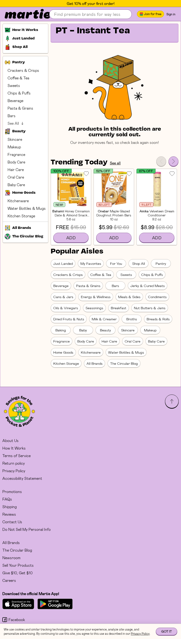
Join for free (152, 14)
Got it (166, 631)
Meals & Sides (129, 297)
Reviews (9, 514)
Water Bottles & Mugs (27, 208)
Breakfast (118, 308)
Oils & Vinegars (65, 308)
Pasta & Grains (20, 108)
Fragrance (16, 154)
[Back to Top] (172, 401)
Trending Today (79, 162)
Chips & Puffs (19, 93)
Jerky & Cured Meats (147, 285)
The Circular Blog (124, 363)
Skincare (15, 139)
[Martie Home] (23, 14)
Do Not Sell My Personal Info (26, 529)
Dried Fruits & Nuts (68, 319)
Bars (12, 115)
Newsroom (11, 557)
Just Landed (63, 263)
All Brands (94, 363)
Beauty (105, 330)
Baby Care (16, 184)
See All (13, 123)
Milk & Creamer (104, 319)
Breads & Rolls (158, 319)
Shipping (9, 506)
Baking (60, 330)
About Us (10, 440)
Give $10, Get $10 (17, 572)
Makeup (14, 147)
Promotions (12, 491)
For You (116, 263)
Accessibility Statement (22, 478)
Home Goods (63, 352)
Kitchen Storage (21, 216)
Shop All (138, 263)
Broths (131, 319)
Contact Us (12, 521)
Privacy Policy (13, 470)
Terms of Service (16, 455)
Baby (83, 330)
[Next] (173, 161)
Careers (9, 580)
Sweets (14, 85)
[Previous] (161, 161)
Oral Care (16, 177)
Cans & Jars (63, 297)
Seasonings (94, 308)
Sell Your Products (18, 565)
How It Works (14, 448)
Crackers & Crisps (23, 70)
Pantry (161, 263)
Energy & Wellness (96, 297)
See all (115, 163)
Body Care (16, 162)
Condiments (157, 297)
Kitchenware (18, 200)
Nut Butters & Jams (149, 308)
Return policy (13, 463)
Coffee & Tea (18, 78)
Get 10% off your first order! (91, 3)
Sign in (170, 14)
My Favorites (90, 263)
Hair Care (16, 169)
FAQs (7, 499)
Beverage (15, 100)
